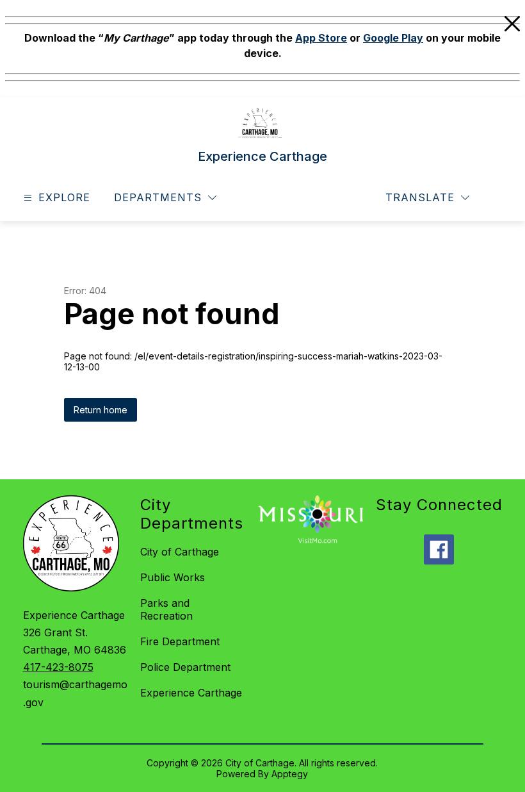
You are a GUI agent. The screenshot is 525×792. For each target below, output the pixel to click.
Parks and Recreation (166, 609)
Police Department (185, 667)
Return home (100, 409)
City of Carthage (179, 551)
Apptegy (289, 773)
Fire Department (180, 641)
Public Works (172, 577)
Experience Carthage (191, 692)
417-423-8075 (58, 667)
